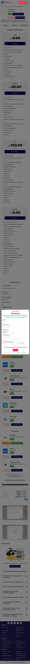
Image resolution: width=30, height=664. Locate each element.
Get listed (22, 2)
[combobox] (5, 332)
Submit (15, 350)
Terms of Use (18, 352)
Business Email (5, 324)
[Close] (27, 311)
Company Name (6, 334)
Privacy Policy (24, 352)
